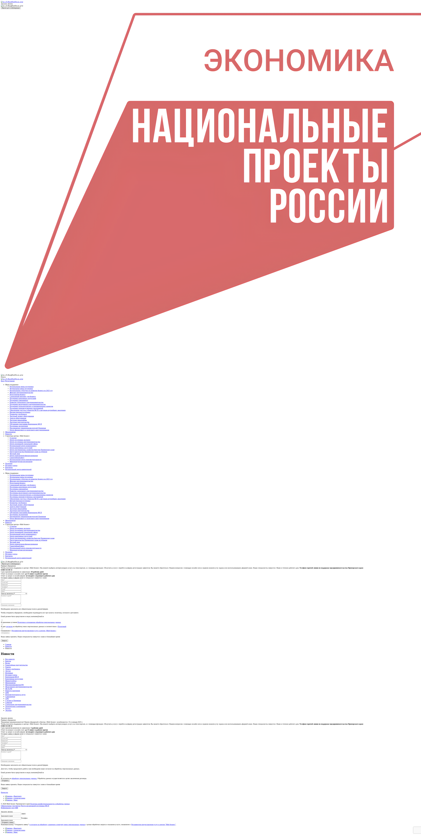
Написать (4, 792)
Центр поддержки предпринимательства (25, 442)
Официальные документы (10, 806)
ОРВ (7, 693)
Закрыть (4, 640)
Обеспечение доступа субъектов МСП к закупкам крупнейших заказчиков (38, 410)
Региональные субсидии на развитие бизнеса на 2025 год (31, 390)
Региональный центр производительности (25, 459)
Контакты (9, 467)
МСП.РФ (8, 689)
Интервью (9, 673)
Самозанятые (10, 697)
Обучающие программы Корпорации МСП (26, 424)
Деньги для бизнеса (12, 669)
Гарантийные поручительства (16, 665)
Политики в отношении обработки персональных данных (39, 622)
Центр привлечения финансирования (24, 456)
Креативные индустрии (14, 679)
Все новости (10, 659)
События (8, 702)
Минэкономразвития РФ (14, 685)
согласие (9, 626)
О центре (13, 438)
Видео (7, 663)
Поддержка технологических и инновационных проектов (31, 406)
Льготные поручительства (19, 422)
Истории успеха (11, 465)
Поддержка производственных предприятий (26, 408)
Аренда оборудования (18, 418)
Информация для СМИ (9, 808)
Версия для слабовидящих (11, 8)
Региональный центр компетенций (18, 469)
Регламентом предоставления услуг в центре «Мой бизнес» (34, 631)
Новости (8, 434)
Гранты (8, 667)
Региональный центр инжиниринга (23, 446)
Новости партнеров (12, 691)
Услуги (8, 708)
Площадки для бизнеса (18, 414)
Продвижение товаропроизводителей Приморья (28, 428)
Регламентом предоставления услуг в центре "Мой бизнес (153, 824)
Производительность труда (15, 695)
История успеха (11, 675)
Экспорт (8, 710)
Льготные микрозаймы (18, 420)
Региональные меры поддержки (22, 387)
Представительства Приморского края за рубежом (28, 452)
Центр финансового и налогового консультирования (29, 430)
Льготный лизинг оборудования (22, 416)
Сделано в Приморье (13, 700)
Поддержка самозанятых (19, 400)
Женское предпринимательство (21, 392)
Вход (3, 381)
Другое (8, 671)
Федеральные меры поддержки (21, 389)
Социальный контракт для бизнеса (23, 396)
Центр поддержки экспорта (20, 440)
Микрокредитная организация (21, 461)
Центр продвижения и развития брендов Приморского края (32, 450)
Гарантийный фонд (17, 458)
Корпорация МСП (12, 677)
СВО (7, 699)
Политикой (62, 626)
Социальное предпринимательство (18, 704)
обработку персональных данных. (24, 778)
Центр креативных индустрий (21, 448)
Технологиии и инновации (15, 706)
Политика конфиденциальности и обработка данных (50, 804)
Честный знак (15, 454)
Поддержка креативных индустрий (23, 398)
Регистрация (9, 381)
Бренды (8, 661)
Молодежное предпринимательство (18, 687)
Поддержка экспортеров (19, 426)
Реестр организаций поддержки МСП (35, 806)
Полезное (8, 463)
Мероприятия (10, 432)
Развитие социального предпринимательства (26, 402)
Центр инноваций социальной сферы (24, 444)
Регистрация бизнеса (17, 394)
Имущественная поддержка (20, 412)
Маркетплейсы (10, 681)
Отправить (5, 633)
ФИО (24, 814)
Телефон (24, 818)
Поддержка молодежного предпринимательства (28, 404)
